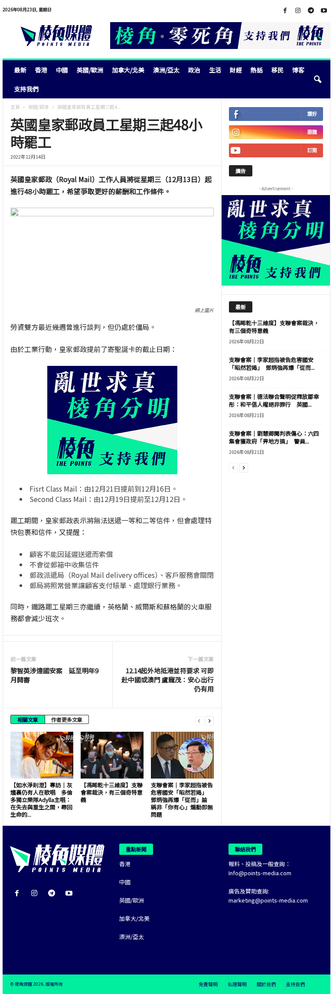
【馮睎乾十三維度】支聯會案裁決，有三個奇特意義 (112, 792)
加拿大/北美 (128, 69)
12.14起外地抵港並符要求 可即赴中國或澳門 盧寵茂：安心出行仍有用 (167, 679)
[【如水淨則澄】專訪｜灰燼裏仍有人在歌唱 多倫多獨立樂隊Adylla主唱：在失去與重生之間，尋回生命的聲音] (41, 755)
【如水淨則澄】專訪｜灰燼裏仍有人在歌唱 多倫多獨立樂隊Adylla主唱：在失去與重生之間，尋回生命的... (41, 799)
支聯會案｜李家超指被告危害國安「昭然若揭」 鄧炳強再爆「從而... (272, 363)
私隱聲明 (237, 984)
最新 (20, 69)
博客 (298, 69)
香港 (41, 69)
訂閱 (312, 150)
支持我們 (26, 89)
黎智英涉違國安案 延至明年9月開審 (54, 675)
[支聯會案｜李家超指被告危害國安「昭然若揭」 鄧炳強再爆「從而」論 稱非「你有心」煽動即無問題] (182, 755)
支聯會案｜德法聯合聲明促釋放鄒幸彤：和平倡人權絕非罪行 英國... (274, 400)
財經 (236, 69)
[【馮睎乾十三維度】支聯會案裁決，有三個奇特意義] (112, 755)
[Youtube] (324, 10)
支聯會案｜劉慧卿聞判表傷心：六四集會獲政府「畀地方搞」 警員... (274, 437)
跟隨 (312, 132)
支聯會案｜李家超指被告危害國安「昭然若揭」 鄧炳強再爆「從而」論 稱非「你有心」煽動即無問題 (182, 799)
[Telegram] (311, 10)
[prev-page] (199, 720)
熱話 (257, 69)
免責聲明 (208, 984)
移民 (277, 69)
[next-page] (209, 720)
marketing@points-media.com (268, 900)
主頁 (15, 106)
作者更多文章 (66, 719)
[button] (317, 79)
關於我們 (266, 984)
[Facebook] (285, 10)
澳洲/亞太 (166, 69)
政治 (194, 69)
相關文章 (27, 719)
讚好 (312, 114)
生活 (215, 69)
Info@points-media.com (260, 873)
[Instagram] (298, 10)
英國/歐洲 (90, 69)
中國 (62, 69)
